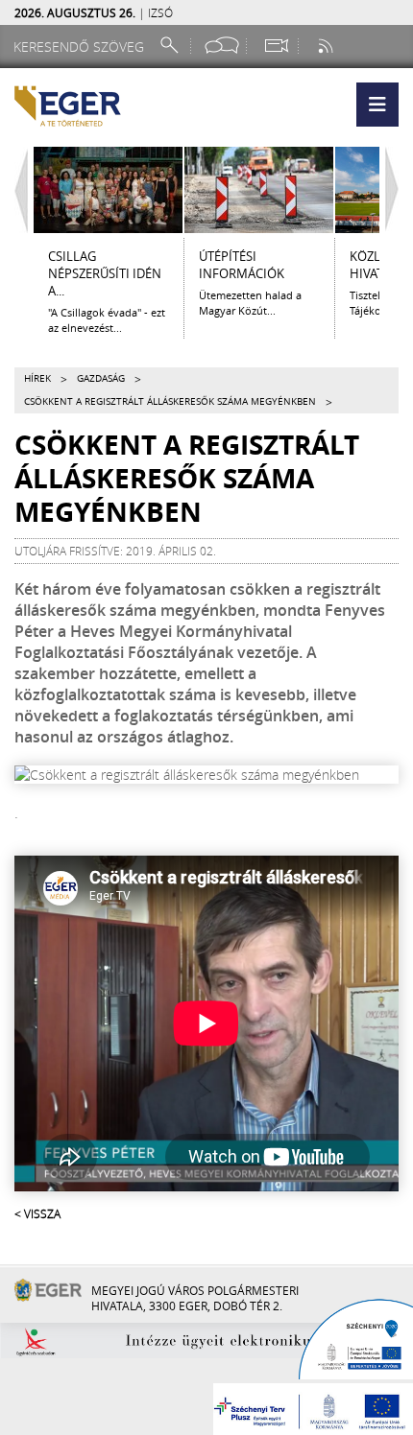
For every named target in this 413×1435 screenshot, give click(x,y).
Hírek (37, 378)
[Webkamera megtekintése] (275, 45)
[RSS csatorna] (327, 45)
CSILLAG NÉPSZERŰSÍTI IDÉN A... (104, 273)
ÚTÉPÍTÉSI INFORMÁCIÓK (241, 264)
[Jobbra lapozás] (396, 190)
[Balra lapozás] (16, 190)
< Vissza (37, 1213)
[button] (377, 104)
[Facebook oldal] (222, 45)
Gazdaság (101, 378)
